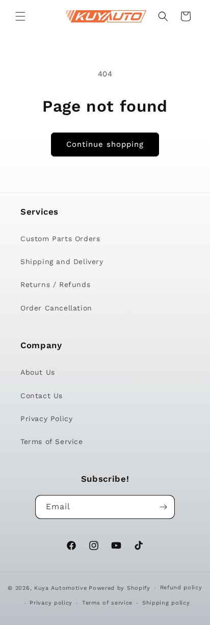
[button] (20, 16)
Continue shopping (105, 144)
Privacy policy (51, 603)
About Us (37, 372)
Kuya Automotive (60, 588)
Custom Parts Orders (60, 239)
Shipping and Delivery (61, 261)
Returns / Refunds (55, 284)
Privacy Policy (46, 418)
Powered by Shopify (119, 588)
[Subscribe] (163, 507)
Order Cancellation (56, 308)
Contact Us (41, 396)
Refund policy (181, 587)
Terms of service (107, 603)
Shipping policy (166, 603)
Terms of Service (51, 441)
